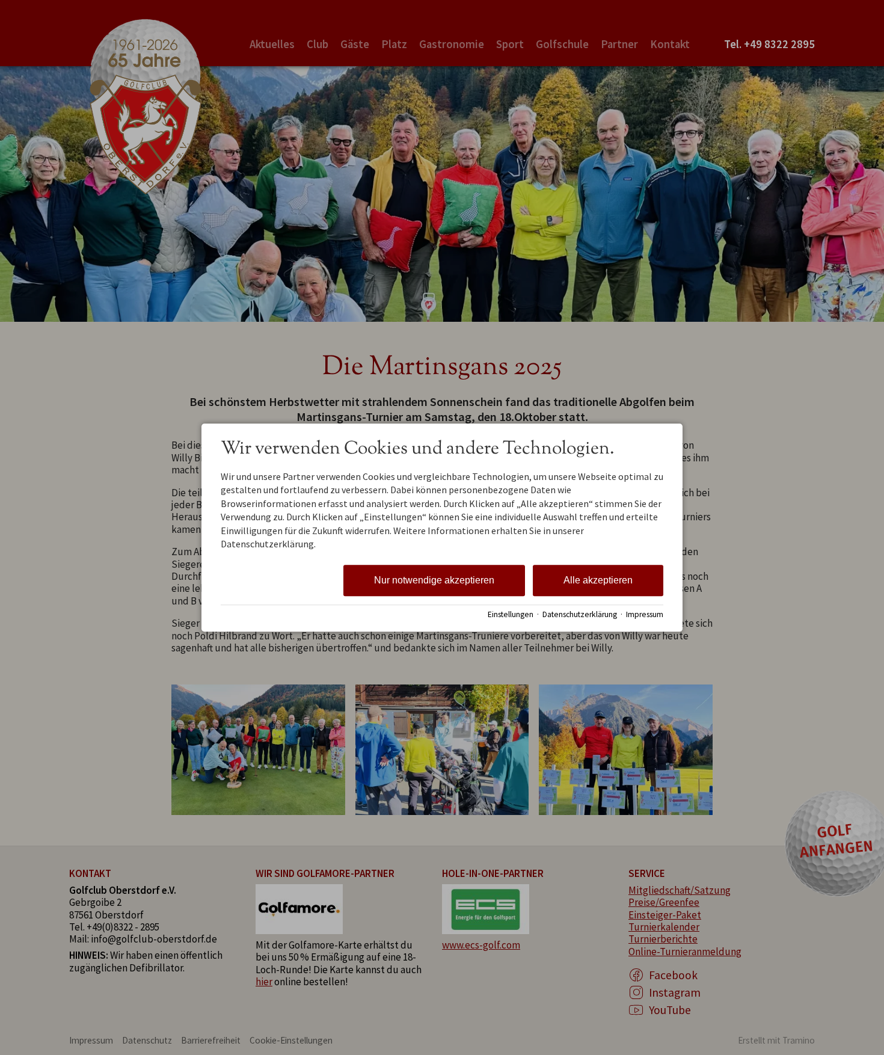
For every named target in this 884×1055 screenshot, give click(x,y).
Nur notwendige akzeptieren (434, 581)
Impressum (644, 614)
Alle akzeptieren (598, 581)
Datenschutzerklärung (579, 614)
